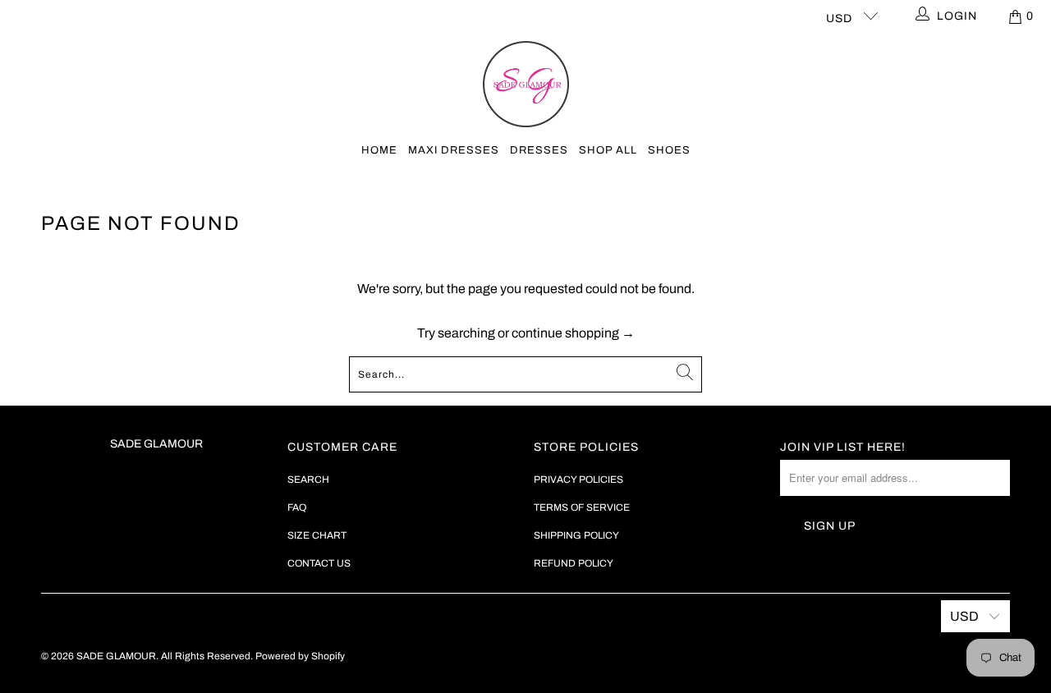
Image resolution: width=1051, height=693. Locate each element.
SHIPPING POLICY (576, 535)
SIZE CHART (317, 535)
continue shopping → (573, 333)
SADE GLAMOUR (116, 656)
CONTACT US (319, 563)
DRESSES (539, 150)
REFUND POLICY (573, 563)
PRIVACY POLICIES (578, 479)
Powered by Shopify (300, 656)
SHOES (669, 150)
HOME (379, 150)
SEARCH (308, 479)
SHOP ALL (608, 150)
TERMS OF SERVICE (582, 507)
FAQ (296, 507)
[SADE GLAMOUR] (526, 86)
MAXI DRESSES (453, 150)
